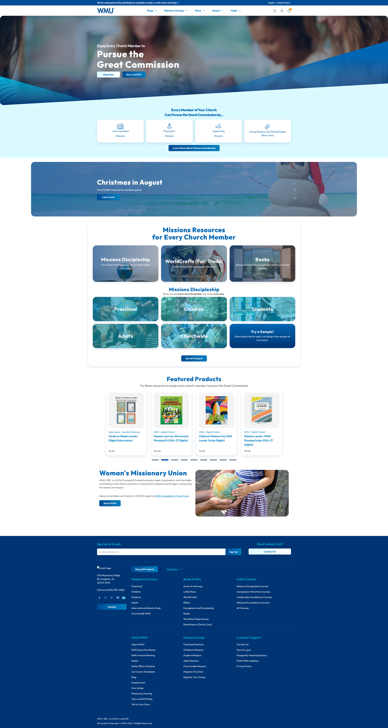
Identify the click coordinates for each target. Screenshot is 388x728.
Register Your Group (194, 677)
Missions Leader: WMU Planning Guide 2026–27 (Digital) (213, 440)
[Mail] (123, 597)
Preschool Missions (193, 644)
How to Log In (244, 649)
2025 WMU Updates (247, 660)
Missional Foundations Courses (253, 602)
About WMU (137, 644)
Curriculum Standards (143, 671)
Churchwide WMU (141, 613)
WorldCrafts (190, 597)
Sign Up (233, 551)
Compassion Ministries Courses (253, 591)
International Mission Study (146, 608)
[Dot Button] (155, 459)
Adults (134, 602)
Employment (138, 682)
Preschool (136, 586)
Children (136, 591)
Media (134, 660)
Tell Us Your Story (140, 704)
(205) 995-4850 (116, 589)
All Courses (243, 608)
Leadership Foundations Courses (254, 597)
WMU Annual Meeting (143, 655)
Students (136, 597)
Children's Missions (193, 649)
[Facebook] (99, 597)
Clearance (172, 569)
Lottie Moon (189, 591)
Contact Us (270, 551)
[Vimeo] (117, 597)
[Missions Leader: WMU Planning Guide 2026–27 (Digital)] (216, 410)
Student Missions (192, 655)
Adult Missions (191, 660)
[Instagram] (111, 597)
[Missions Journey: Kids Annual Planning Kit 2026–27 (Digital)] (126, 410)
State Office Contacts (143, 666)
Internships (137, 688)
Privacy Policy (244, 666)
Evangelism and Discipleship (198, 608)
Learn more (108, 197)
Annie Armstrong (192, 586)
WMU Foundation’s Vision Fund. (172, 495)
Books (186, 613)
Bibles (186, 602)
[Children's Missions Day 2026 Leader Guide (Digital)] (171, 410)
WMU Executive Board (143, 649)
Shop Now (108, 74)
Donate (112, 606)
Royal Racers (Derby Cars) (197, 624)
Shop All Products (144, 569)
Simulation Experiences (196, 618)
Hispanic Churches (193, 671)
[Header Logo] (106, 10)
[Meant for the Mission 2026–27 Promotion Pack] (261, 410)
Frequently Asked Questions (252, 655)
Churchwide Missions (194, 666)
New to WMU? (134, 74)
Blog (133, 677)
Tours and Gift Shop (141, 698)
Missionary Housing (141, 693)
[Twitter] (105, 597)
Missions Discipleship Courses (252, 586)
